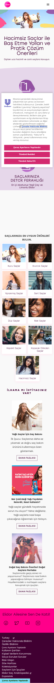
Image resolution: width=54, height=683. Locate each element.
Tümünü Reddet (27, 154)
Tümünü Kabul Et (27, 161)
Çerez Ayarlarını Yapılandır (15, 681)
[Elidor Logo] (8, 5)
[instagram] (38, 623)
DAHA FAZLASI (27, 458)
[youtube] (27, 623)
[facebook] (6, 623)
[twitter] (16, 623)
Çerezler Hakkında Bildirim (34, 127)
